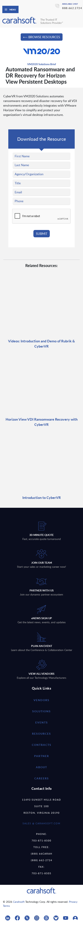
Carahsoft (19, 902)
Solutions (41, 711)
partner (41, 756)
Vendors (41, 700)
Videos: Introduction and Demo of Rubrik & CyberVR (41, 344)
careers (41, 778)
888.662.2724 (72, 8)
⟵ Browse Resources (41, 37)
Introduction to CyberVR (41, 497)
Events (41, 722)
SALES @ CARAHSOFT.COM (41, 823)
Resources (41, 733)
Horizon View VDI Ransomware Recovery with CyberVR (42, 422)
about (41, 767)
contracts (41, 745)
